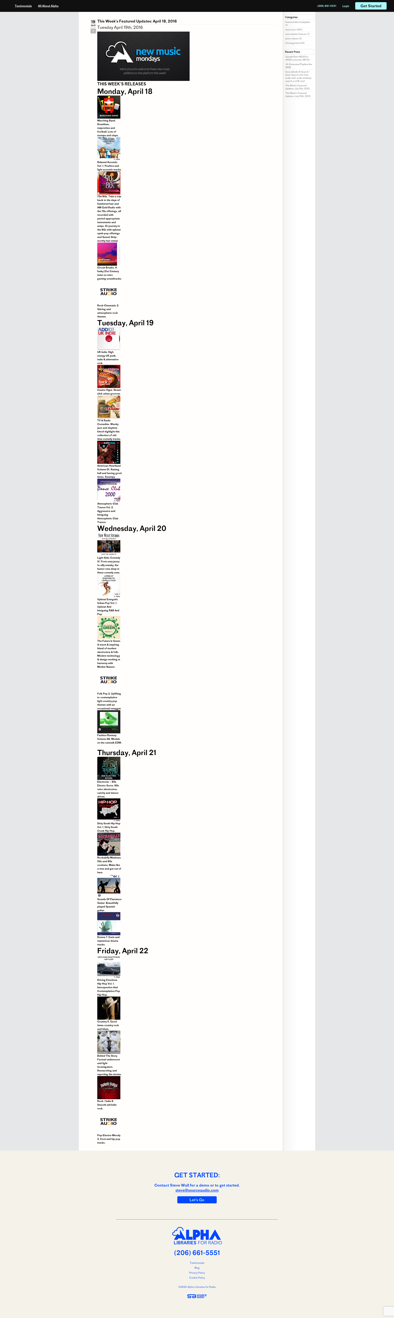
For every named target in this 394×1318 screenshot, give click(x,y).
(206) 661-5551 (326, 5)
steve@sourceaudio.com (197, 1190)
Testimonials (23, 6)
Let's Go (197, 1199)
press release (291, 38)
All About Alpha (48, 6)
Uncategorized (292, 43)
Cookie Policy (197, 1277)
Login (345, 5)
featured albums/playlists (297, 22)
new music (290, 29)
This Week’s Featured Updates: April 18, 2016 (137, 21)
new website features (295, 34)
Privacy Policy (197, 1272)
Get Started (370, 6)
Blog (197, 1267)
